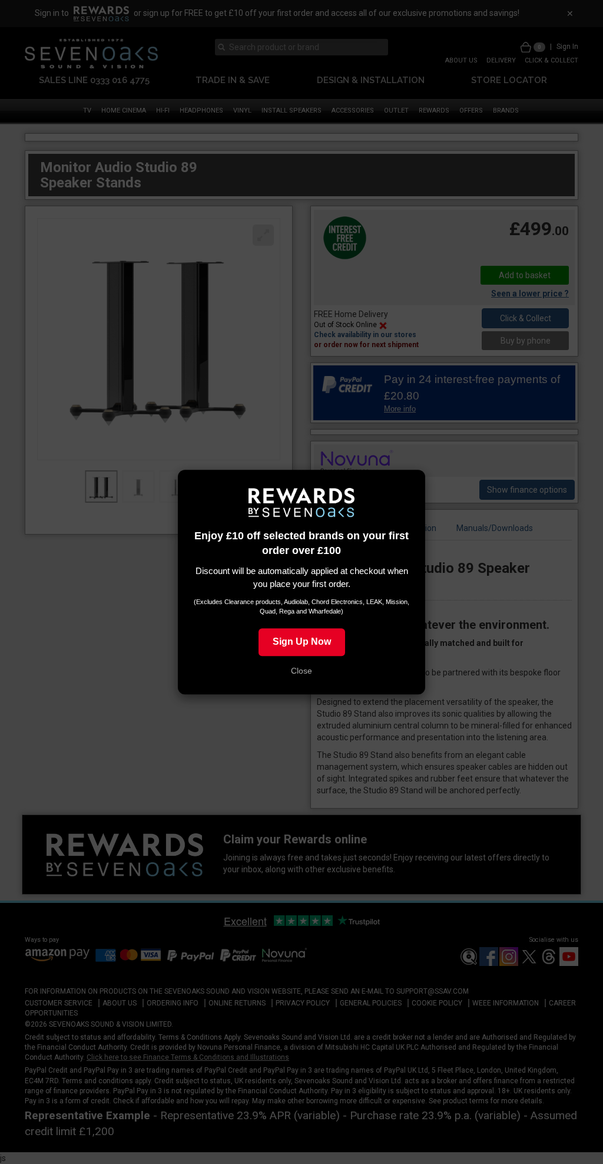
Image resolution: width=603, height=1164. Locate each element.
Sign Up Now (302, 642)
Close (301, 670)
